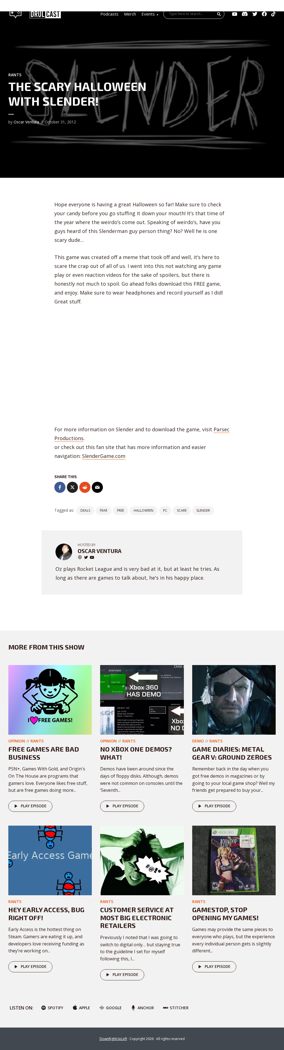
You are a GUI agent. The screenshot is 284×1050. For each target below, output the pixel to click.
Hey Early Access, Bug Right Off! (46, 914)
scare (182, 510)
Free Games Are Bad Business (43, 753)
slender (203, 510)
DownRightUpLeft (113, 1038)
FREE (120, 510)
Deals (85, 510)
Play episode (34, 805)
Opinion (16, 741)
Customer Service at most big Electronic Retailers (136, 918)
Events (148, 14)
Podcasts (109, 14)
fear (103, 510)
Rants (14, 74)
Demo (198, 741)
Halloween (143, 510)
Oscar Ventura (26, 122)
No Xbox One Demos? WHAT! (136, 753)
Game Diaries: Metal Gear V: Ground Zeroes (232, 753)
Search (219, 14)
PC (165, 510)
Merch (130, 14)
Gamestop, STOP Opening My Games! (225, 914)
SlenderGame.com (103, 456)
